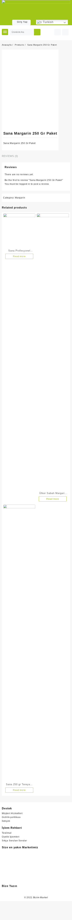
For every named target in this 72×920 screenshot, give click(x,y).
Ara (37, 32)
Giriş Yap (22, 22)
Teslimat (6, 833)
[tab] (10, 156)
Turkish (48, 22)
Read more (19, 256)
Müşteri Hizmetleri (12, 813)
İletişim (6, 821)
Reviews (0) (10, 156)
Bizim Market (40, 897)
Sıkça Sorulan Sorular (14, 840)
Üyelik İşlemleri (11, 836)
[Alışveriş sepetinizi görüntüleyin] (65, 32)
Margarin (20, 197)
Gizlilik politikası (11, 817)
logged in (24, 184)
